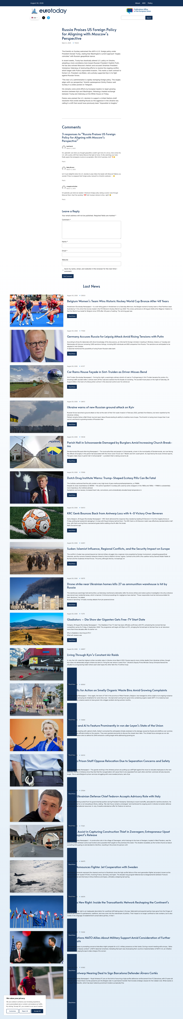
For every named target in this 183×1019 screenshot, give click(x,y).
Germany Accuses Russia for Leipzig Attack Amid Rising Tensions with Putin (115, 336)
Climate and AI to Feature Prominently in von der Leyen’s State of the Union (115, 725)
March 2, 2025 (71, 148)
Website (65, 260)
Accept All (37, 1011)
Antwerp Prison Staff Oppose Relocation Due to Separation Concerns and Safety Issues (118, 762)
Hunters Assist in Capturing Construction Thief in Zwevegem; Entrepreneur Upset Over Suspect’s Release (118, 833)
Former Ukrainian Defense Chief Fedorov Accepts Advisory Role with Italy (114, 796)
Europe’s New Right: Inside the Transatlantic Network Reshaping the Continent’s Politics (118, 904)
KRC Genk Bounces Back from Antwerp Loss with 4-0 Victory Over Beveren (115, 513)
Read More (72, 316)
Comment (66, 220)
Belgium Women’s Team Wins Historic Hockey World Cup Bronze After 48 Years (118, 301)
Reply (63, 161)
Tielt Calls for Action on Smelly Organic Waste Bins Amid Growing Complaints (117, 690)
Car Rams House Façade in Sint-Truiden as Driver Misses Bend (107, 372)
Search (149, 18)
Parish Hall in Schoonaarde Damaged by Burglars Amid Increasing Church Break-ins (119, 444)
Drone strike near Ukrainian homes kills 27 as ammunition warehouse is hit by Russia (117, 585)
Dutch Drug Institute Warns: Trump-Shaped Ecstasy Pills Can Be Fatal (111, 478)
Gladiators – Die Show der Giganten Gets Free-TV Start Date (106, 619)
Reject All (25, 1011)
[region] (25, 1005)
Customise (12, 1011)
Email (64, 251)
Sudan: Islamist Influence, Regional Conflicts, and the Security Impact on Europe (118, 548)
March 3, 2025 (71, 169)
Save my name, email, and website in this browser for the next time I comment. (90, 270)
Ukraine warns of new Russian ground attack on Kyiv (100, 407)
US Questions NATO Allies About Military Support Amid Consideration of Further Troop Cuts (118, 939)
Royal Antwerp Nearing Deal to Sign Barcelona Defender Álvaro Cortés (112, 973)
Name (65, 242)
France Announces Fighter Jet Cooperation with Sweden (102, 867)
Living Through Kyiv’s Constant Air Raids (93, 655)
